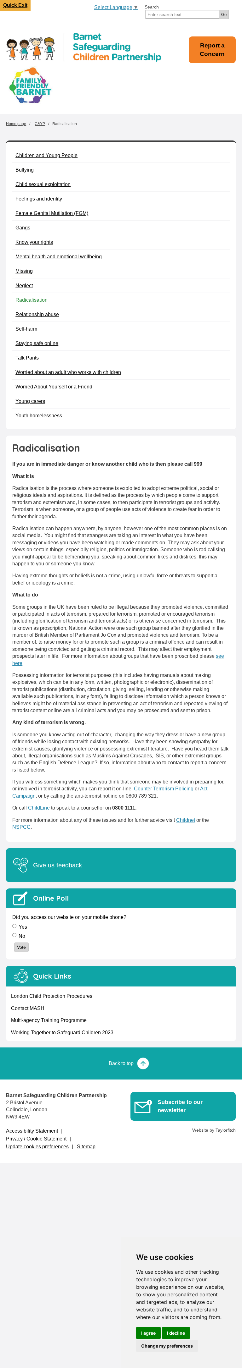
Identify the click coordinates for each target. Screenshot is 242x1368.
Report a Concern (212, 49)
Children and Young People (46, 155)
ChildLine (39, 807)
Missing (24, 271)
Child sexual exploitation (43, 184)
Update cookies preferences (37, 1146)
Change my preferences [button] (167, 1346)
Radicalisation (31, 300)
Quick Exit (15, 5)
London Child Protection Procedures (51, 996)
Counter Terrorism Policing (163, 788)
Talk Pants (27, 357)
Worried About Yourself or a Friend (53, 386)
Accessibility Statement (32, 1131)
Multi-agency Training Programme (49, 1020)
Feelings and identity (38, 198)
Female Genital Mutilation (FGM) (51, 213)
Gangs (22, 227)
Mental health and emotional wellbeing (58, 256)
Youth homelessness (38, 415)
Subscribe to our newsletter (180, 1106)
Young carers (30, 401)
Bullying (24, 170)
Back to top (121, 1063)
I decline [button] (176, 1333)
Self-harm (26, 329)
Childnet (185, 820)
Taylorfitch (226, 1130)
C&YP (40, 124)
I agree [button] (148, 1333)
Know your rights (34, 242)
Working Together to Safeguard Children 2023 (62, 1032)
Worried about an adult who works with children (68, 372)
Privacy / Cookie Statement (36, 1138)
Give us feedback (57, 865)
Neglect (24, 285)
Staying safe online (36, 343)
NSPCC (21, 827)
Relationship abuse (37, 314)
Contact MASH (27, 1008)
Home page (16, 124)
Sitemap (86, 1146)
